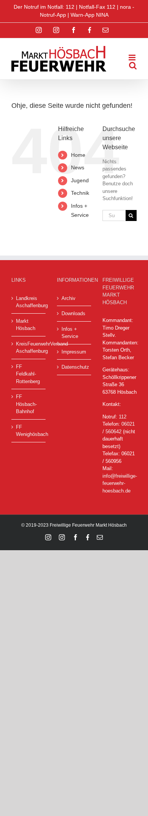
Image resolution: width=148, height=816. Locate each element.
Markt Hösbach (25, 324)
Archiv (68, 298)
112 (122, 417)
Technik (80, 193)
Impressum (73, 352)
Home (78, 155)
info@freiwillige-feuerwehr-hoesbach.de (119, 483)
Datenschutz (74, 367)
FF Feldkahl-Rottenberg (28, 374)
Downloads (73, 313)
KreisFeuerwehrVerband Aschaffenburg (29, 347)
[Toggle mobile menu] (133, 58)
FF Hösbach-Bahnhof (26, 404)
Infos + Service (69, 332)
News (77, 167)
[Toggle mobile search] (133, 65)
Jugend (80, 180)
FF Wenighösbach (29, 430)
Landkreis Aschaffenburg (29, 302)
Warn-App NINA (90, 15)
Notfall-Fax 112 (97, 7)
